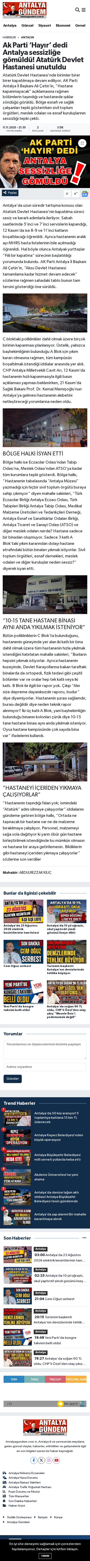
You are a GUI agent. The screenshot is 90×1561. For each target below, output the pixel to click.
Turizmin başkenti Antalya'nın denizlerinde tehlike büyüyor (65, 970)
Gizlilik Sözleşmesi (19, 1517)
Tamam (45, 1556)
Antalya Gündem (18, 1522)
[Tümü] (84, 1238)
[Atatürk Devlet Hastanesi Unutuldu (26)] (45, 313)
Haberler (9, 37)
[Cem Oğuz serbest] (23, 951)
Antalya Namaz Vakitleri (25, 1482)
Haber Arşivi (17, 1505)
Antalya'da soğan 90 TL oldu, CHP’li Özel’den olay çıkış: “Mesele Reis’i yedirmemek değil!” (58, 1362)
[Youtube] (56, 1460)
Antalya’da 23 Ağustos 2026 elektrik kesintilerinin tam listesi (21, 929)
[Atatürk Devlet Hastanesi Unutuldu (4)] (45, 594)
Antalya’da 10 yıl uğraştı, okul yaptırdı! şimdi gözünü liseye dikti (65, 929)
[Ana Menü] (84, 10)
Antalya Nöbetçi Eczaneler (27, 1473)
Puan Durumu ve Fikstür (24, 1491)
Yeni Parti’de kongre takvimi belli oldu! (55, 1340)
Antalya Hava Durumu (23, 1477)
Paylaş (12, 192)
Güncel (27, 26)
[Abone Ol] (84, 194)
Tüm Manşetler (19, 1496)
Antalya (10, 26)
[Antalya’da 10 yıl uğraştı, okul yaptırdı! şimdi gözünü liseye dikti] (67, 911)
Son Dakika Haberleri (23, 1501)
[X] (41, 1460)
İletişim (43, 1517)
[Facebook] (33, 1460)
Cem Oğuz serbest (17, 966)
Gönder (12, 1079)
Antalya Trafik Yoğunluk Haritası (30, 1487)
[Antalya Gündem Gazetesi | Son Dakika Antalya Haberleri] (24, 10)
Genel (80, 26)
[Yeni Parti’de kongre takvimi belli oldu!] (23, 992)
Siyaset (44, 26)
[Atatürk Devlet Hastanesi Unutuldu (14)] (45, 427)
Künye (58, 1517)
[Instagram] (48, 1460)
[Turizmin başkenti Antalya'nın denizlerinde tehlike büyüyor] (67, 951)
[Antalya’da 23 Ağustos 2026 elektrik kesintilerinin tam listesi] (23, 911)
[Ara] (77, 10)
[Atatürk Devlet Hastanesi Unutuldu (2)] (45, 762)
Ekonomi (63, 26)
